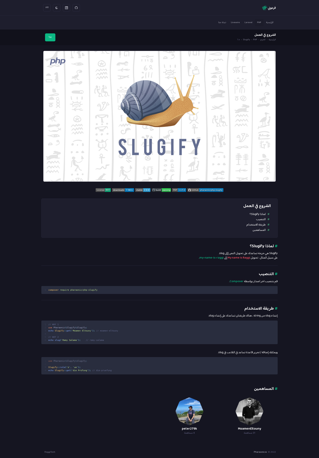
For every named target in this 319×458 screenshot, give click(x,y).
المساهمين (259, 230)
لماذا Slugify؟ (258, 214)
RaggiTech (49, 452)
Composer (236, 281)
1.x (50, 37)
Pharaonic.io (260, 452)
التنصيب (261, 219)
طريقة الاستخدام (256, 224)
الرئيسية (272, 40)
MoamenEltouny (249, 429)
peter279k (189, 429)
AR (47, 7)
